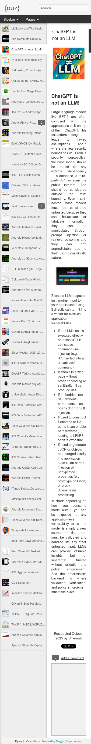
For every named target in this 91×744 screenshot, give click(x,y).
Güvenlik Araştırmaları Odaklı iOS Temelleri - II (40, 331)
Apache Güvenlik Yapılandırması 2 (33, 635)
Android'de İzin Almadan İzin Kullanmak (36, 290)
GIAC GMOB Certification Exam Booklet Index (40, 143)
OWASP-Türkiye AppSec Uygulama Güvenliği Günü (43, 373)
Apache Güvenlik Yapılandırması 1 (33, 645)
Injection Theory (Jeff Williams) (30, 593)
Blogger (60, 741)
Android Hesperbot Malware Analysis (35, 237)
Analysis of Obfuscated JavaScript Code (36, 101)
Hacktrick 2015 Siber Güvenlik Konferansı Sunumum (44, 164)
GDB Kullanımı (20, 582)
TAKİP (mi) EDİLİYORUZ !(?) (29, 624)
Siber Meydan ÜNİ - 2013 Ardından (33, 352)
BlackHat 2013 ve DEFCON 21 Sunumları (37, 311)
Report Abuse (73, 741)
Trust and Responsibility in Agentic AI (34, 60)
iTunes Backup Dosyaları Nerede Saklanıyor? (40, 488)
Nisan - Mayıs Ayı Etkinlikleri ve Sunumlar (37, 300)
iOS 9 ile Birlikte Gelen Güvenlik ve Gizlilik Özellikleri (44, 175)
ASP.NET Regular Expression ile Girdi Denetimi (41, 614)
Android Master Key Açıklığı (28, 384)
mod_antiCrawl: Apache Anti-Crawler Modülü (40, 541)
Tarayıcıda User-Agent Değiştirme (32, 530)
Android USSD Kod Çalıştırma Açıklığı (35, 467)
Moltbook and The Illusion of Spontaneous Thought (43, 28)
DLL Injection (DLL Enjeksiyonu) (31, 269)
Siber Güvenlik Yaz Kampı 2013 (31, 426)
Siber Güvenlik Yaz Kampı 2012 (31, 520)
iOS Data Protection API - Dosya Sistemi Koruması (43, 415)
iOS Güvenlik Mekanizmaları (29, 436)
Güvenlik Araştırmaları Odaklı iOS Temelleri (38, 342)
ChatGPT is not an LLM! (26, 49)
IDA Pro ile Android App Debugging (33, 112)
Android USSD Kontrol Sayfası (30, 478)
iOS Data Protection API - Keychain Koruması (40, 405)
